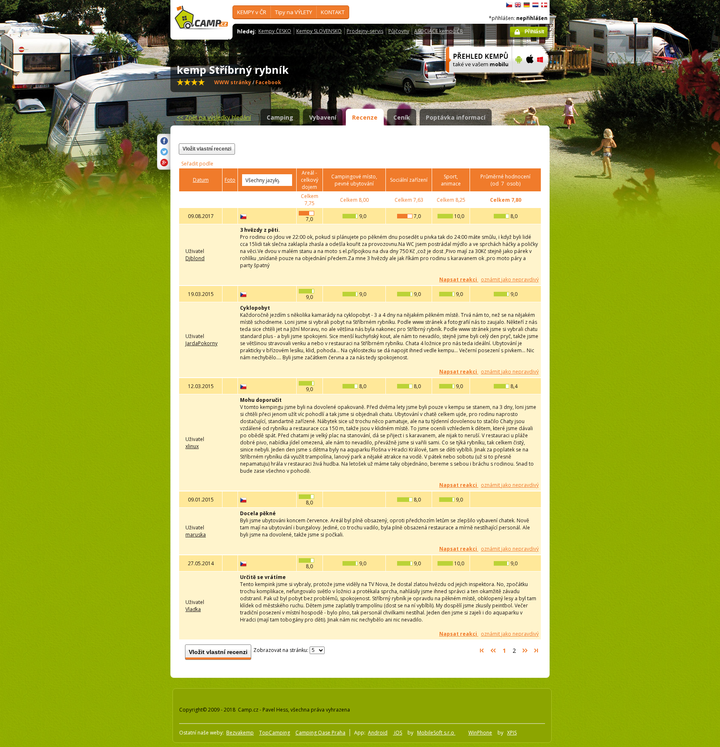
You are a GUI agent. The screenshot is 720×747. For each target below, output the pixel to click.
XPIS (512, 732)
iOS (397, 732)
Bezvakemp (240, 732)
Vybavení (322, 117)
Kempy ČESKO (274, 31)
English (518, 5)
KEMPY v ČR (251, 12)
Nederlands (535, 5)
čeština (509, 5)
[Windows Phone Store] (545, 78)
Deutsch (526, 5)
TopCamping (274, 732)
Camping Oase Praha (320, 732)
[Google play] (518, 78)
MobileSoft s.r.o (436, 732)
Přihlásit (534, 32)
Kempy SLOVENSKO (319, 31)
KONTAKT (333, 12)
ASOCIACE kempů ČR (438, 31)
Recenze (365, 117)
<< (214, 117)
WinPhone (480, 732)
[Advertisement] (585, 250)
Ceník (401, 117)
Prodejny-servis (365, 31)
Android (378, 732)
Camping (280, 117)
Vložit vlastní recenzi (206, 149)
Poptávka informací (455, 117)
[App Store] (529, 78)
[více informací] (475, 78)
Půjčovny (398, 31)
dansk (544, 5)
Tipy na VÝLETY (293, 12)
